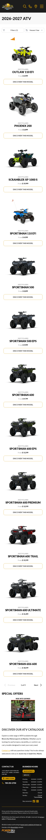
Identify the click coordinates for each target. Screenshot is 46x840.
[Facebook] (34, 801)
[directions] (36, 6)
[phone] (30, 6)
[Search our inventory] (25, 6)
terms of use (12, 819)
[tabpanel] (32, 788)
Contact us (6, 750)
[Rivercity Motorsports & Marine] (11, 6)
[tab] (29, 771)
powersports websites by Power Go (31, 825)
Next (36, 685)
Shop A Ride (14, 827)
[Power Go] (22, 831)
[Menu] (41, 6)
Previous (11, 685)
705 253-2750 (10, 783)
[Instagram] (37, 801)
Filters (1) (14, 30)
